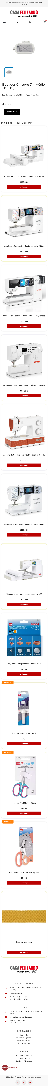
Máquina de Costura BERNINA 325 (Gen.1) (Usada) (24, 385)
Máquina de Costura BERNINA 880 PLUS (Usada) (24, 316)
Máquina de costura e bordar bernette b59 (24, 594)
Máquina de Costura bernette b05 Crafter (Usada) (24, 455)
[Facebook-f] (17, 1082)
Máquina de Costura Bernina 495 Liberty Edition (24, 524)
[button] (4, 22)
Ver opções (24, 952)
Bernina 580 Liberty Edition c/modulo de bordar (24, 176)
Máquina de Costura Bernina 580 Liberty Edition (24, 246)
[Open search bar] (18, 22)
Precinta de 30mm (24, 942)
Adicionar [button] (24, 187)
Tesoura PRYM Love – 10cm (24, 803)
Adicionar (12, 112)
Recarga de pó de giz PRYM (24, 733)
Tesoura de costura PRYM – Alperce (24, 872)
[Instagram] (24, 1082)
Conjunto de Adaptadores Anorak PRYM (24, 664)
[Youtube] (30, 1082)
